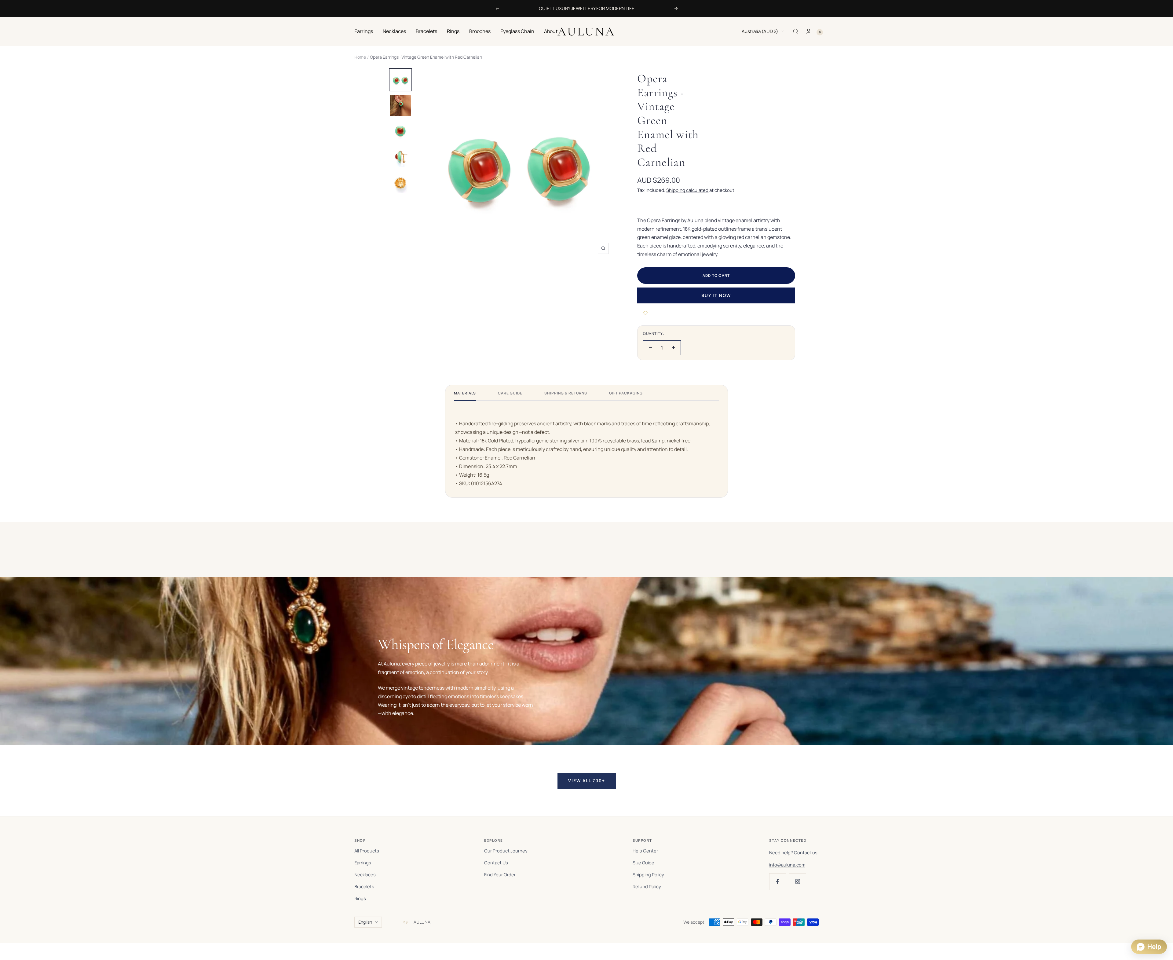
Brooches (480, 31)
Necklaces (394, 31)
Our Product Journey (506, 851)
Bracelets (426, 31)
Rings (453, 31)
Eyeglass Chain (517, 31)
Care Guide (510, 393)
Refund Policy (647, 886)
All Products (366, 851)
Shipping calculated (687, 190)
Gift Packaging (625, 393)
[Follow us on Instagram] (797, 881)
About (550, 31)
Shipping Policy (648, 874)
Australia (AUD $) (760, 31)
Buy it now (716, 295)
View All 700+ (586, 780)
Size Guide (643, 862)
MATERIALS (465, 393)
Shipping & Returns (565, 393)
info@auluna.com (787, 865)
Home (360, 57)
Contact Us (496, 862)
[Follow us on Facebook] (777, 881)
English (365, 922)
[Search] (795, 31)
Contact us (805, 852)
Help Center (645, 851)
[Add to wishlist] (645, 313)
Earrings (363, 31)
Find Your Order (500, 874)
